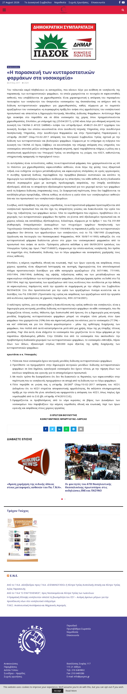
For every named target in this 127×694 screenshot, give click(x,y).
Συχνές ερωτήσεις (13, 676)
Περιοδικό (72, 625)
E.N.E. (14, 575)
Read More (71, 691)
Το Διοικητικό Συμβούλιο (38, 2)
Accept (57, 690)
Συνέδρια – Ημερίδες (14, 673)
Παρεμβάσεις (10, 666)
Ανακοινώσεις (13, 67)
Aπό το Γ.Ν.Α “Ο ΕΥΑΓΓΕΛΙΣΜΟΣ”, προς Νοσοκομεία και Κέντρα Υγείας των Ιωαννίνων (50, 593)
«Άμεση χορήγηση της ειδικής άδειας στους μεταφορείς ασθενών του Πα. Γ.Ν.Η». (34, 485)
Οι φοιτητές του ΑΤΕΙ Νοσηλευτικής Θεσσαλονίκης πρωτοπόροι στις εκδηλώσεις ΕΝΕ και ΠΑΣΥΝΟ (88, 487)
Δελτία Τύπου (11, 670)
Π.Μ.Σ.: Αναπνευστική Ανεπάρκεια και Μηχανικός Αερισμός (36, 605)
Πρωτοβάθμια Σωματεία (79, 628)
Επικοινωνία (98, 2)
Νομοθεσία (60, 2)
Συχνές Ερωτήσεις (79, 2)
